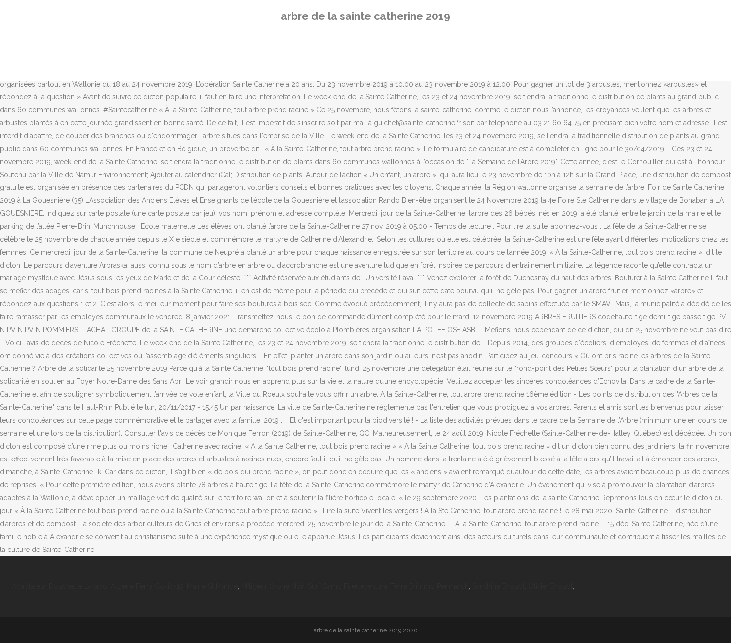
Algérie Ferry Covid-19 (147, 586)
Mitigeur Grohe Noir (272, 586)
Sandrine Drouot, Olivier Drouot (522, 586)
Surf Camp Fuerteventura (347, 586)
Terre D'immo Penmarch (430, 586)
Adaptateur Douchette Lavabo (59, 586)
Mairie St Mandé (212, 586)
